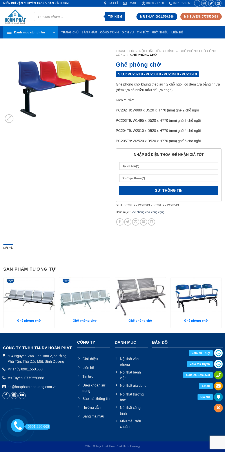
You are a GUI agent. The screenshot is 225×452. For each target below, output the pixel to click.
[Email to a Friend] (135, 222)
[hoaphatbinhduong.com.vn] (15, 16)
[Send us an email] (218, 3)
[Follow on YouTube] (22, 395)
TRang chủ (69, 32)
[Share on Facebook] (119, 222)
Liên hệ (177, 32)
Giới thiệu (160, 32)
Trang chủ (125, 51)
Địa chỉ (205, 397)
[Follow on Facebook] (197, 3)
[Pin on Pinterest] (143, 222)
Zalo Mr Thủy (201, 353)
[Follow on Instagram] (204, 3)
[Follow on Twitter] (211, 3)
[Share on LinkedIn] (151, 222)
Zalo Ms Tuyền (200, 364)
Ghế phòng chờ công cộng (147, 212)
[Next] (221, 304)
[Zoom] (9, 118)
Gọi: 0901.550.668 (198, 375)
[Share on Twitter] (127, 222)
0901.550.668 (38, 426)
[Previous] (3, 304)
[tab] (8, 248)
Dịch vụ (128, 32)
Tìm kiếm (115, 16)
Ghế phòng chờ (29, 320)
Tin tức (143, 32)
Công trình (109, 32)
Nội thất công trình (156, 51)
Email (206, 386)
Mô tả (8, 248)
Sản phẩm (89, 32)
